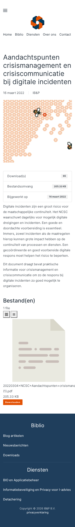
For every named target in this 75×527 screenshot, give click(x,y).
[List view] (14, 314)
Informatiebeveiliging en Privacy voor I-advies (37, 490)
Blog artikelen (13, 436)
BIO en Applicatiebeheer (21, 480)
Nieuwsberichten (15, 445)
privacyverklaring (38, 512)
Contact (65, 34)
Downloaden (12, 402)
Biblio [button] (19, 34)
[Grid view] (6, 314)
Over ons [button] (49, 34)
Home (7, 34)
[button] (5, 10)
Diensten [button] (33, 34)
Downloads (11, 455)
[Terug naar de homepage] (37, 22)
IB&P (36, 93)
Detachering (12, 499)
